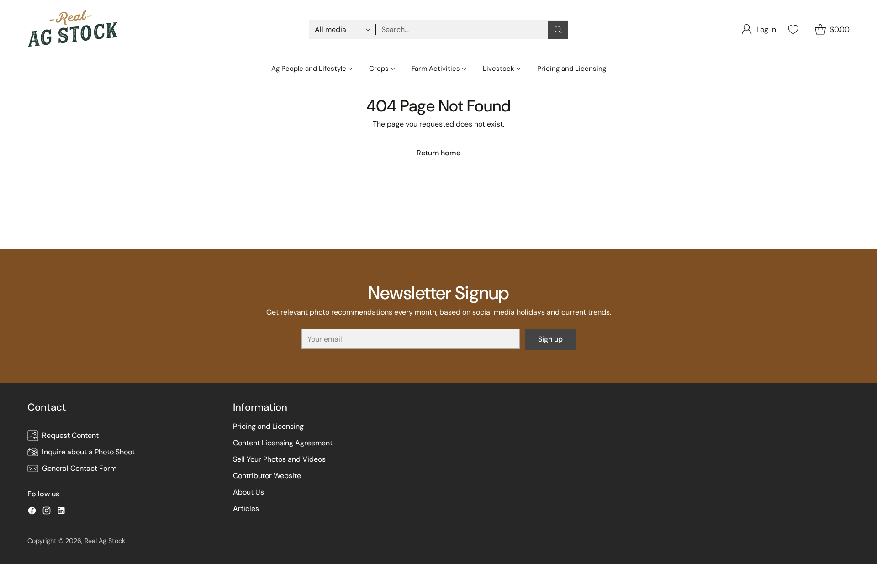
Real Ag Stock (105, 541)
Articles (246, 508)
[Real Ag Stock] (73, 29)
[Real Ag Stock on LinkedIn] (61, 512)
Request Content (70, 435)
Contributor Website (267, 475)
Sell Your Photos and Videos (279, 459)
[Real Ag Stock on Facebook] (31, 512)
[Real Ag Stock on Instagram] (46, 512)
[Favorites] (792, 29)
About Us (248, 492)
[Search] (558, 29)
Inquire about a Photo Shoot (88, 452)
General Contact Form (79, 468)
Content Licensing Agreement (283, 443)
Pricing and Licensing (268, 426)
